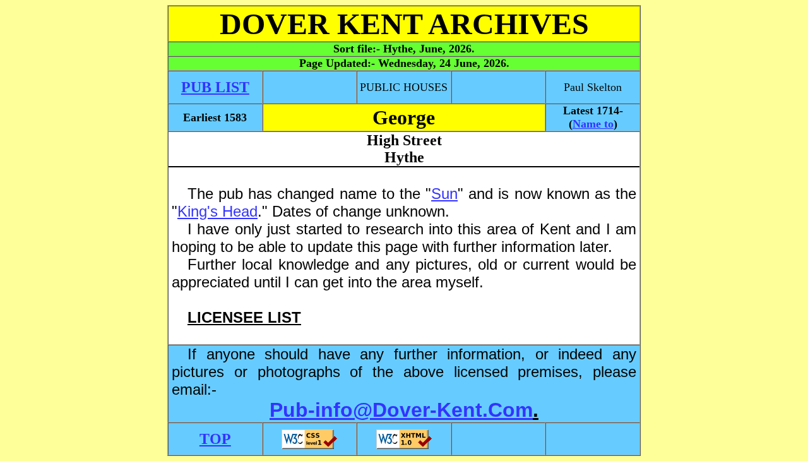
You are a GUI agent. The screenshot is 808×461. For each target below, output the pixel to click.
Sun (444, 193)
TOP (215, 439)
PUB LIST (215, 87)
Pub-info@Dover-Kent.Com (401, 409)
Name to (593, 123)
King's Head (217, 211)
